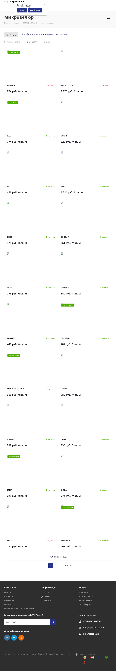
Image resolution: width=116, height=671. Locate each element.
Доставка (45, 596)
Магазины (9, 600)
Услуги (83, 587)
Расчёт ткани (85, 600)
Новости (8, 592)
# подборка (27, 34)
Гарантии (46, 600)
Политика (9, 604)
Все (66, 565)
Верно (22, 10)
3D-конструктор (86, 596)
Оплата (45, 592)
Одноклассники (21, 638)
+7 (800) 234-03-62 (93, 621)
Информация (48, 587)
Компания (10, 587)
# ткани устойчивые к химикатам (50, 34)
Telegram (14, 638)
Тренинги (83, 592)
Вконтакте (7, 638)
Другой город (35, 10)
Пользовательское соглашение (19, 608)
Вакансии (9, 596)
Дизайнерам (85, 604)
